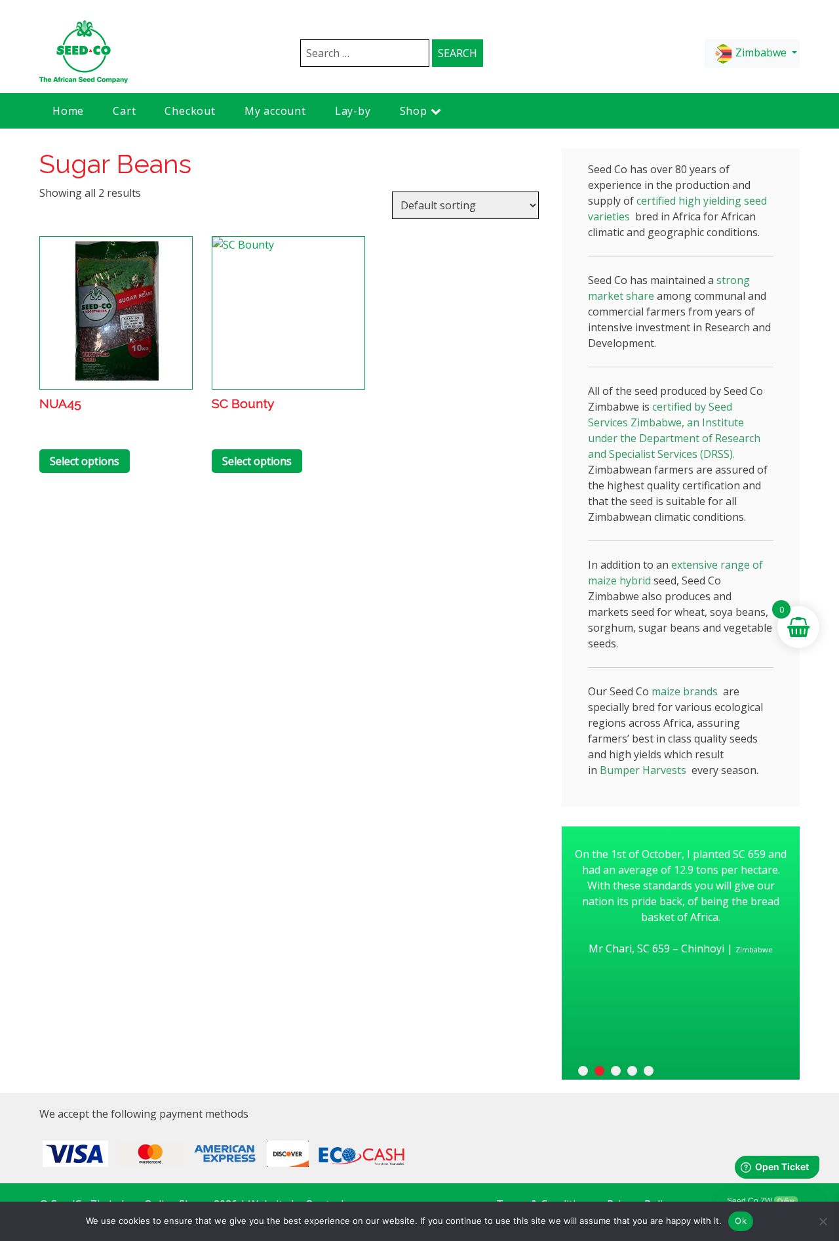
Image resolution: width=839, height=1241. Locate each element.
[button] (583, 1071)
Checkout (190, 111)
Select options (84, 461)
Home (68, 111)
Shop (413, 111)
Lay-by (353, 111)
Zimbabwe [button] (761, 52)
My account (275, 111)
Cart (124, 111)
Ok (741, 1220)
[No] (822, 1221)
